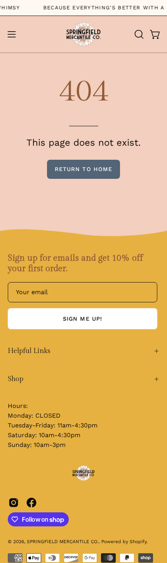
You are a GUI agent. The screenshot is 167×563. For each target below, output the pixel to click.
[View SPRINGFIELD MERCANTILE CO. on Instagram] (13, 502)
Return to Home (83, 169)
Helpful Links (29, 351)
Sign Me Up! (82, 319)
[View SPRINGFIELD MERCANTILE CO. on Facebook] (31, 502)
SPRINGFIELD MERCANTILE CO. (63, 541)
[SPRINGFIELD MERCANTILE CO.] (83, 34)
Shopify (138, 541)
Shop (15, 379)
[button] (138, 34)
